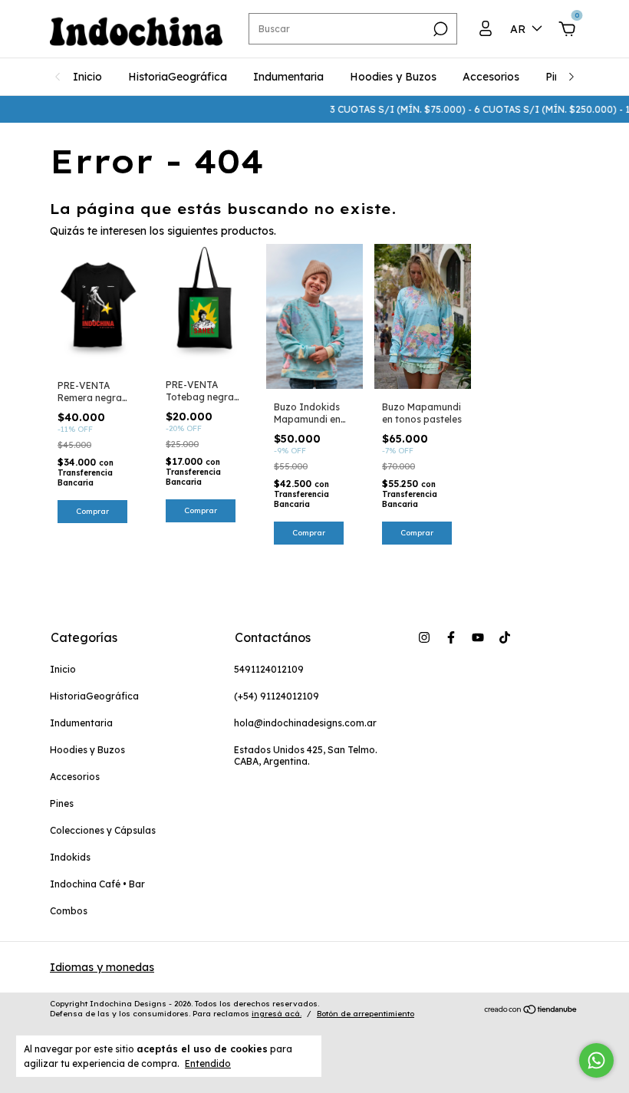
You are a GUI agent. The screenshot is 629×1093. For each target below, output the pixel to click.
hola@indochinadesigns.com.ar (305, 723)
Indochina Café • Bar (97, 884)
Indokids (70, 857)
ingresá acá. (276, 1014)
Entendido (208, 1063)
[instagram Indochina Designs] (424, 637)
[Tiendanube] (531, 1011)
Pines (62, 803)
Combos (68, 911)
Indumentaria (288, 77)
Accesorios (491, 77)
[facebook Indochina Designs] (451, 637)
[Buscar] (439, 29)
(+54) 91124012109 (276, 696)
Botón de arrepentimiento (365, 1014)
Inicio (87, 77)
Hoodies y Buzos (393, 77)
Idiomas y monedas (102, 967)
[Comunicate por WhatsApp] (596, 1060)
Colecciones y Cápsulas (103, 830)
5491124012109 (269, 669)
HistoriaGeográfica (177, 77)
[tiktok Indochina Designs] (505, 637)
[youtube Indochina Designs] (478, 637)
